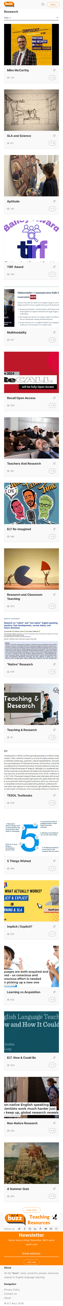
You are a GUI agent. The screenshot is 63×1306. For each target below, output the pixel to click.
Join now (31, 1262)
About (7, 1297)
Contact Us (10, 1293)
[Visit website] (54, 70)
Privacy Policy (12, 1289)
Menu (53, 4)
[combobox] (31, 18)
